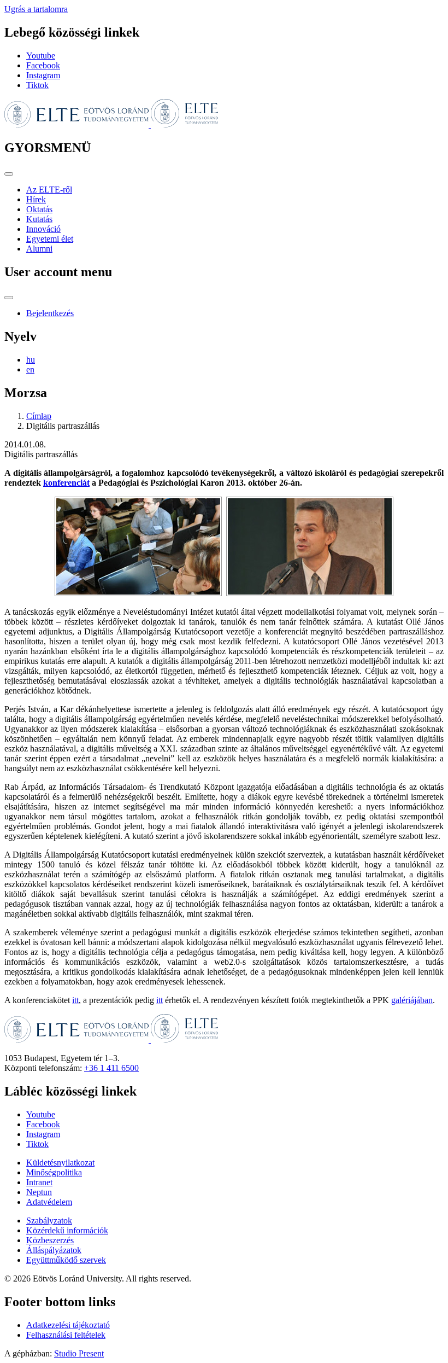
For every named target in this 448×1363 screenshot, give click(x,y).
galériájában (412, 1000)
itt (75, 1000)
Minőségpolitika (54, 1172)
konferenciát (66, 482)
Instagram (43, 75)
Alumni (39, 248)
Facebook (43, 65)
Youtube (40, 55)
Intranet (39, 1182)
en (30, 369)
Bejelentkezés (50, 313)
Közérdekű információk (67, 1230)
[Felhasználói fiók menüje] (8, 297)
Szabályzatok (49, 1220)
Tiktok (37, 85)
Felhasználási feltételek (65, 1334)
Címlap (38, 416)
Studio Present (79, 1353)
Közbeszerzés (50, 1240)
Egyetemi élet (49, 238)
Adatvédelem (49, 1202)
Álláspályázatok (53, 1250)
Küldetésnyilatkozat (60, 1162)
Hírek (36, 199)
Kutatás (39, 219)
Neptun (39, 1192)
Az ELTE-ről (49, 189)
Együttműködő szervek (66, 1260)
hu (30, 359)
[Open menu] (8, 174)
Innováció (43, 229)
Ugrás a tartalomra (36, 9)
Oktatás (39, 209)
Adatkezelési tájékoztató (68, 1325)
